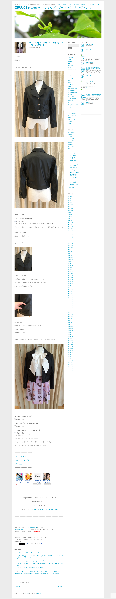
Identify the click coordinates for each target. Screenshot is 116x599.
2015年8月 (70, 269)
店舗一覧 (83, 4)
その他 (69, 106)
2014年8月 (70, 293)
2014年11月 (71, 287)
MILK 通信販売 (18, 573)
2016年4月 (70, 253)
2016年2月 (70, 257)
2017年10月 (71, 232)
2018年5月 (70, 228)
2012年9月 (70, 338)
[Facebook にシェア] (27, 543)
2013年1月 (70, 330)
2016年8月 (70, 245)
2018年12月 (71, 226)
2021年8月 (70, 208)
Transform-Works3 (20, 529)
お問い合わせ (76, 4)
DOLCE (69, 67)
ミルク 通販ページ (20, 456)
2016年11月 (71, 241)
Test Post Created (89, 44)
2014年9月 (70, 291)
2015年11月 (71, 263)
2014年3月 (70, 303)
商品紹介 (42, 571)
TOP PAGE (70, 146)
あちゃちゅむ (71, 96)
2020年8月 (70, 214)
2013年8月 (70, 316)
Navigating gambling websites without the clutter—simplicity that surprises (93, 68)
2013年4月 (70, 324)
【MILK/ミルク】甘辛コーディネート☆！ (28, 553)
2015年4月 (70, 277)
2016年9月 (70, 243)
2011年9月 (70, 362)
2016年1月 (70, 259)
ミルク (47, 573)
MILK (21, 571)
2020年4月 (70, 218)
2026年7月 (70, 198)
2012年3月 (70, 350)
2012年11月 (71, 334)
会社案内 (70, 142)
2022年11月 (71, 206)
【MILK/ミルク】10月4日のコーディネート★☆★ (30, 567)
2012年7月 (70, 342)
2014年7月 (70, 295)
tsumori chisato (71, 90)
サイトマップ (71, 150)
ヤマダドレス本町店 (72, 115)
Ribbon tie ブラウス (34, 573)
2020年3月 (70, 220)
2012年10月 (71, 336)
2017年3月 (70, 238)
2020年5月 (70, 216)
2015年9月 (70, 267)
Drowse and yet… (72, 69)
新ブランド (70, 121)
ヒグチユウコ (71, 112)
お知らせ (38, 571)
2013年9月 (70, 314)
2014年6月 (70, 297)
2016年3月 (70, 255)
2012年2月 (70, 352)
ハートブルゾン (42, 573)
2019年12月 (71, 222)
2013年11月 (71, 311)
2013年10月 (71, 312)
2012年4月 (70, 348)
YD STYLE (70, 94)
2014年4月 (70, 301)
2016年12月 (71, 240)
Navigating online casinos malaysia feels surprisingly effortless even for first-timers (93, 81)
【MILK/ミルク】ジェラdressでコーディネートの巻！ (31, 561)
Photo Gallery (67, 4)
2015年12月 (71, 261)
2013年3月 (70, 326)
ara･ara (70, 61)
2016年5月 (70, 251)
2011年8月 (70, 364)
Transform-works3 (26, 571)
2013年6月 (70, 320)
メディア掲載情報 (72, 113)
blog (59, 4)
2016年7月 (70, 247)
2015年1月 (70, 283)
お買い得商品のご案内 (73, 104)
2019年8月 (70, 224)
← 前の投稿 (17, 586)
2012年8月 (70, 340)
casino (69, 63)
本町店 (71, 136)
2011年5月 (70, 370)
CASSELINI (70, 65)
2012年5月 (70, 346)
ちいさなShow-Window (73, 110)
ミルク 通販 (52, 573)
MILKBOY (70, 82)
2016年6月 (70, 249)
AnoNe (69, 59)
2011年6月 (70, 368)
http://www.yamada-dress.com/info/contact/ (44, 509)
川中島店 (72, 140)
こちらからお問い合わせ (30, 527)
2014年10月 (71, 289)
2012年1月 (70, 354)
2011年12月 (71, 356)
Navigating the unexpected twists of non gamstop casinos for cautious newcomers (93, 95)
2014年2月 (70, 305)
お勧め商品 (33, 571)
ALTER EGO (70, 57)
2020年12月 (71, 212)
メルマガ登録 (91, 4)
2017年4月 (70, 236)
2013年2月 (70, 328)
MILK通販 (28, 573)
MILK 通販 (23, 573)
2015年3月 (70, 279)
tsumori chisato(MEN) (73, 92)
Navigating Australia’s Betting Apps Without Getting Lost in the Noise (93, 55)
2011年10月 (71, 360)
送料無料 (57, 573)
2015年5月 (70, 275)
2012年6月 (70, 344)
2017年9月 (70, 234)
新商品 (55, 571)
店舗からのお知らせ (49, 571)
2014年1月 (70, 307)
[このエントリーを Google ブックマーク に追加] (41, 543)
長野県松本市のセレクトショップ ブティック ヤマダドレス (53, 7)
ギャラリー (72, 138)
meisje (69, 75)
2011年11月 (71, 358)
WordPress (26, 593)
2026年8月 (70, 196)
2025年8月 (70, 204)
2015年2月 (70, 281)
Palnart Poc (70, 84)
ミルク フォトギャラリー (22, 460)
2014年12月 (71, 285)
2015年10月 (71, 265)
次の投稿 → (61, 586)
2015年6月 (70, 273)
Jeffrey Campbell (72, 73)
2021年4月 (70, 210)
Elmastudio (39, 593)
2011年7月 (70, 366)
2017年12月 (71, 230)
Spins (69, 86)
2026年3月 (70, 202)
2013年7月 (70, 318)
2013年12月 (71, 309)
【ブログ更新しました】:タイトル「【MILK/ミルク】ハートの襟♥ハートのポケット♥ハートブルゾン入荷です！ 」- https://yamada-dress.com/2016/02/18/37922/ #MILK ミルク (40, 557)
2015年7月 (70, 271)
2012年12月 (71, 332)
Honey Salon (71, 71)
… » (94, 45)
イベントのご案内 (72, 98)
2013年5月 (70, 322)
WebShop (98, 4)
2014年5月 (70, 299)
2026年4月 (70, 200)
